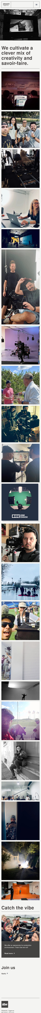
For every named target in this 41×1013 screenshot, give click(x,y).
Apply (3, 973)
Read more (8, 953)
